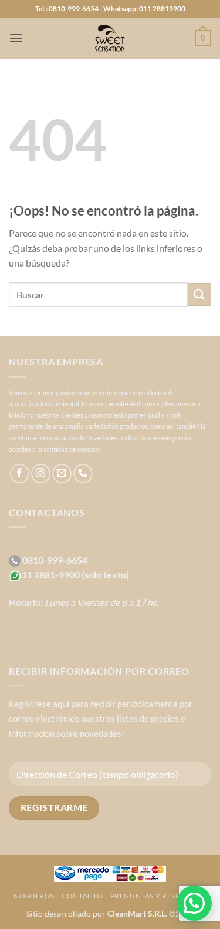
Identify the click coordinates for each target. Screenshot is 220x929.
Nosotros (34, 895)
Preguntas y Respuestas (158, 895)
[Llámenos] (83, 473)
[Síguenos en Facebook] (19, 473)
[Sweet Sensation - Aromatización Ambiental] (110, 38)
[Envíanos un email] (62, 473)
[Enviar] (199, 294)
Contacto (82, 895)
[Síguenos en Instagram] (40, 473)
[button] (16, 37)
